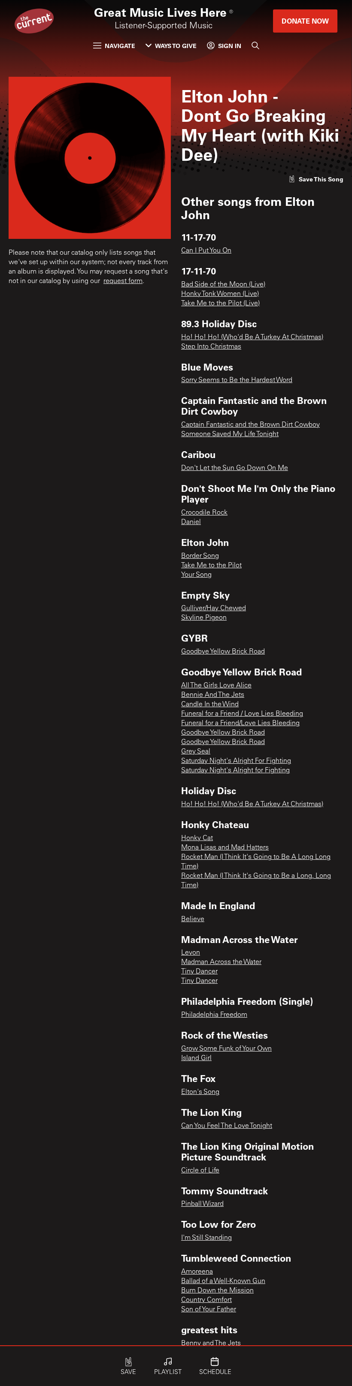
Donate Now (305, 20)
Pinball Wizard (202, 1204)
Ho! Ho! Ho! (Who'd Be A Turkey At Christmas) (252, 337)
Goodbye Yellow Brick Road (223, 651)
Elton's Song (200, 1092)
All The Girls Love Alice (216, 685)
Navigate (120, 46)
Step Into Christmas (211, 346)
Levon (190, 952)
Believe (192, 919)
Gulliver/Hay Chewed (213, 608)
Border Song (200, 556)
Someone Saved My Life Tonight (230, 434)
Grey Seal (195, 751)
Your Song (196, 575)
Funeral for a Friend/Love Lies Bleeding (240, 723)
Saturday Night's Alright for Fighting (235, 770)
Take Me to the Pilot (211, 565)
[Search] (255, 45)
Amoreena (197, 1271)
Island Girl (196, 1058)
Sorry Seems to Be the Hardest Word (236, 380)
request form (123, 281)
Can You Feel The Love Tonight (226, 1126)
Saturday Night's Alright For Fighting (236, 761)
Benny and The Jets (211, 1343)
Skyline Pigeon (204, 618)
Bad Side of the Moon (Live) (223, 284)
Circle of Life (200, 1170)
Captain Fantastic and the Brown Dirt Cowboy (250, 425)
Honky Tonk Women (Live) (220, 294)
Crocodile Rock (204, 512)
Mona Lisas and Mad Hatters (225, 847)
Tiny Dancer (199, 971)
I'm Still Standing (206, 1238)
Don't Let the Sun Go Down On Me (234, 468)
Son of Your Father (208, 1309)
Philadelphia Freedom (214, 1015)
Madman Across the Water (221, 962)
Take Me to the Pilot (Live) (220, 303)
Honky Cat (197, 838)
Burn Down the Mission (217, 1290)
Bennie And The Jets (212, 695)
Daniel (191, 522)
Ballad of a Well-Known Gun (223, 1281)
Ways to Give (176, 46)
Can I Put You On (206, 250)
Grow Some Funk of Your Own (226, 1049)
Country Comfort (206, 1300)
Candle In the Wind (210, 704)
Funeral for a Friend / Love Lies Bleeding (242, 714)
